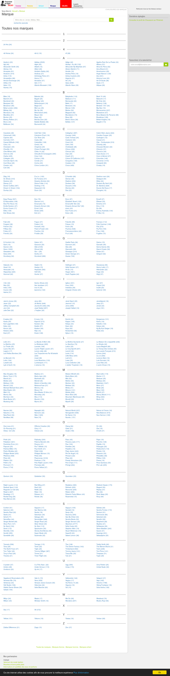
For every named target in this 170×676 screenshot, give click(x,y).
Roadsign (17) (8, 494)
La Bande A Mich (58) (42, 342)
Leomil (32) (69, 351)
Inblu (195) (7, 287)
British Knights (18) (103, 119)
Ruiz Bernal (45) (9, 499)
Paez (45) (69, 439)
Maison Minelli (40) (72, 374)
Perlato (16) (100, 451)
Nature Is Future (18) (104, 410)
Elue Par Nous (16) (10, 204)
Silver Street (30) (40, 524)
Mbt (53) (68, 378)
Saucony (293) (70, 514)
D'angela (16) (101, 190)
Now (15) (37, 417)
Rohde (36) (38, 496)
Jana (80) (38, 301)
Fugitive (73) (101, 233)
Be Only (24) (101, 101)
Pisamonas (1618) (41, 458)
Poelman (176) (39, 460)
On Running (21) (9, 428)
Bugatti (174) (101, 122)
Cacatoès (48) (8, 133)
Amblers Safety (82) (41, 71)
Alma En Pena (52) (103, 66)
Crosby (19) (100, 165)
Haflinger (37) (70, 265)
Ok (159, 672)
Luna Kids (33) (101, 362)
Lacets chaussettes (77, 5)
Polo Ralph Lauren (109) (43, 462)
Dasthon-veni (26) (103, 176)
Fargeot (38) (8, 224)
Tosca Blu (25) (70, 553)
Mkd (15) (6, 392)
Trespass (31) (101, 553)
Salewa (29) (100, 507)
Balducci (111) (70, 98)
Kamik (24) (69, 319)
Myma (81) (38, 401)
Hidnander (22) (102, 269)
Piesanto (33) (101, 453)
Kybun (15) (69, 333)
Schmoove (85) (102, 514)
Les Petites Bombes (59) (12, 353)
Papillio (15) (100, 444)
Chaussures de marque (116, 9)
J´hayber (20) (39, 310)
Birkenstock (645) (40, 112)
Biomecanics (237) (103, 110)
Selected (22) (101, 517)
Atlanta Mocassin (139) (42, 85)
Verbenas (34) (8, 583)
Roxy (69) (100, 496)
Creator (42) (7, 165)
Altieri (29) (38, 69)
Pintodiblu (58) (101, 456)
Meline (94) (69, 381)
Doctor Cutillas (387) (11, 185)
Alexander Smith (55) (11, 66)
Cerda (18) (38, 144)
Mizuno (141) (70, 390)
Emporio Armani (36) (42, 206)
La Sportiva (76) (71, 344)
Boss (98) (69, 117)
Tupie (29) (100, 556)
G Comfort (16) (9, 242)
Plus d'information (81, 672)
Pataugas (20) (101, 446)
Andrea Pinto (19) (71, 73)
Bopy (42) (38, 117)
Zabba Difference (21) (11, 627)
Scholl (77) (7, 517)
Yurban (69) (100, 618)
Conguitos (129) (71, 160)
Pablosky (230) (39, 439)
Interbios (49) (70, 287)
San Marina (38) (40, 510)
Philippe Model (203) (11, 453)
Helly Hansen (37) (72, 267)
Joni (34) (6, 308)
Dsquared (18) (39, 188)
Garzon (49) (7, 247)
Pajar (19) (100, 439)
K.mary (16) (38, 319)
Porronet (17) (8, 465)
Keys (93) (69, 328)
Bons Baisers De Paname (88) (107, 115)
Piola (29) (7, 458)
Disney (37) (7, 183)
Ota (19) (99, 428)
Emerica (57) (101, 204)
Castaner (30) (70, 140)
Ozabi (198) (69, 431)
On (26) (99, 426)
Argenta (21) (70, 78)
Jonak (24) (100, 306)
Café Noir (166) (40, 133)
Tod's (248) (100, 549)
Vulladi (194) (8, 589)
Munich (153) (39, 399)
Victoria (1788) (101, 583)
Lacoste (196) (39, 346)
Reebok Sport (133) (10, 487)
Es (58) (99, 208)
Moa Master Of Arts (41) (43, 392)
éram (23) (69, 208)
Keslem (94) (38, 328)
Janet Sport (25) (71, 301)
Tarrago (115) (39, 544)
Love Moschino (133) (42, 360)
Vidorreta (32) (39, 585)
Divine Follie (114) (41, 183)
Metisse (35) (70, 385)
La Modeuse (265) (41, 344)
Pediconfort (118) (102, 449)
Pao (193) (69, 444)
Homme (31, 6)
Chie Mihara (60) (9, 151)
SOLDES (65, 6)
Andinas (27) (39, 73)
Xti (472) (37, 609)
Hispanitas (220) (9, 272)
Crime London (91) (41, 165)
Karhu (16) (100, 321)
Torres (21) (38, 553)
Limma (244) (101, 353)
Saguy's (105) (70, 507)
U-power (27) (8, 564)
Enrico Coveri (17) (10, 208)
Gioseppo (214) (71, 251)
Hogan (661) (70, 272)
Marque (54, 6)
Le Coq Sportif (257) (72, 349)
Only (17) (37, 428)
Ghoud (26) (38, 249)
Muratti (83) (69, 399)
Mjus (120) (100, 390)
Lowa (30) (69, 360)
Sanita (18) (38, 512)
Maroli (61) (7, 378)
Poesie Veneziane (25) (73, 460)
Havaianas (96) (102, 265)
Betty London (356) (10, 108)
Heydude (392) (39, 269)
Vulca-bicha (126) (102, 587)
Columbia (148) (102, 158)
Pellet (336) (38, 451)
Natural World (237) (72, 410)
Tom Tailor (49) (9, 551)
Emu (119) (100, 206)
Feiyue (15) (69, 224)
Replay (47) (100, 489)
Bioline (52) (69, 110)
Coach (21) (69, 156)
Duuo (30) (38, 190)
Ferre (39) (69, 226)
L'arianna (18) (39, 365)
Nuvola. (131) (70, 417)
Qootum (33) (8, 476)
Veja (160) (100, 580)
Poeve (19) (100, 460)
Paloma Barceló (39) (41, 442)
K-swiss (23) (7, 319)
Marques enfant (85, 647)
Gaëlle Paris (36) (71, 242)
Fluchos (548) (70, 229)
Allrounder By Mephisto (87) (75, 66)
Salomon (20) (8, 510)
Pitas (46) (69, 458)
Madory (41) (38, 374)
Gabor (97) (38, 242)
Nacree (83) (7, 410)
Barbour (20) (39, 101)
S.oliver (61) (7, 507)
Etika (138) (7, 210)
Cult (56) (6, 167)
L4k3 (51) (7, 342)
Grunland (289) (40, 256)
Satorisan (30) (39, 514)
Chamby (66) (101, 144)
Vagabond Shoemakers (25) (13, 578)
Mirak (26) (100, 388)
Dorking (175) (39, 185)
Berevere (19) (70, 105)
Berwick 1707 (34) (103, 105)
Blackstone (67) (102, 112)
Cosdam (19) (70, 163)
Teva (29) (7, 546)
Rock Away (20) (102, 494)
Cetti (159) (69, 144)
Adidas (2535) (39, 62)
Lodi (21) (68, 358)
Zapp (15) (38, 627)
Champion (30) (8, 147)
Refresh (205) (70, 487)
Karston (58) (39, 324)
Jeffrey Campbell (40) (11, 306)
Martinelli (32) (39, 378)
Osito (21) (69, 428)
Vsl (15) (68, 587)
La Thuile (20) (8, 346)
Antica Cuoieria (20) (72, 76)
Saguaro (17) (39, 507)
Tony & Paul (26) (9, 553)
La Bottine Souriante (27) (74, 342)
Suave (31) (100, 531)
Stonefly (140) (8, 531)
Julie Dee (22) (8, 310)
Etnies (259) (38, 210)
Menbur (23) (70, 383)
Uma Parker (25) (102, 564)
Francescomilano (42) (73, 231)
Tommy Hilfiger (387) (42, 551)
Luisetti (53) (7, 362)
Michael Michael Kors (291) (13, 388)
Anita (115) (7, 76)
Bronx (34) (7, 122)
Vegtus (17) (69, 580)
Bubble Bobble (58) (41, 122)
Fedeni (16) (38, 224)
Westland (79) (101, 598)
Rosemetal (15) (71, 496)
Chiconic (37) (101, 149)
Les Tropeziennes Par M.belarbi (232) (46, 354)
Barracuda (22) (71, 101)
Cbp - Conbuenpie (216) (105, 142)
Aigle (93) (38, 64)
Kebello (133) (101, 324)
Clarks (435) (7, 156)
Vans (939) (38, 580)
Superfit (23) (70, 533)
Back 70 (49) (101, 96)
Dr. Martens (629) (102, 185)
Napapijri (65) (39, 410)
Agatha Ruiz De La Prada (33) (107, 62)
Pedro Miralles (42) (10, 451)
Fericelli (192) (39, 226)
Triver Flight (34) (40, 556)
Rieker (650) (70, 492)
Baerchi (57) (7, 98)
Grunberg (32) (8, 256)
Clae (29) (68, 154)
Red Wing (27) (39, 485)
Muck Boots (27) (9, 399)
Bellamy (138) (101, 103)
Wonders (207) (70, 601)
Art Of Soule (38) (102, 80)
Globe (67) (100, 251)
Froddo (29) (38, 233)
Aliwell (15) (38, 66)
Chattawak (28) (71, 147)
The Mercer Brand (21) (104, 546)
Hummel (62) (8, 274)
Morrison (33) (8, 397)
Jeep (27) (100, 303)
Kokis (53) (100, 330)
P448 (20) (7, 439)
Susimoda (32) (39, 535)
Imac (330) (69, 285)
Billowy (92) (7, 110)
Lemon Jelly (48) (40, 351)
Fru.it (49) (69, 233)
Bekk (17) (69, 103)
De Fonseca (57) (40, 179)
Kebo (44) (7, 326)
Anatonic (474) (8, 73)
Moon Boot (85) (71, 394)
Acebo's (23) (8, 62)
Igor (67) (99, 283)
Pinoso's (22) (70, 456)
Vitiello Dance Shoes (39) (12, 587)
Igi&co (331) (69, 283)
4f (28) (67, 53)
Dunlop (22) (7, 190)
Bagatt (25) (38, 98)
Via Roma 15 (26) (71, 583)
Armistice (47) (39, 80)
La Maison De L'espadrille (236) (108, 342)
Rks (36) (99, 492)
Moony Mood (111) (103, 394)
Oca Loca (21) (8, 426)
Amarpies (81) (8, 71)
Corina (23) (38, 163)
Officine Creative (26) (42, 426)
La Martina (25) (9, 344)
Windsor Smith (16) (41, 601)
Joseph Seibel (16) (72, 308)
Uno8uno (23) (8, 569)
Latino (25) (69, 346)
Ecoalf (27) (100, 199)
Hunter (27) (38, 274)
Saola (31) (7, 514)
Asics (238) (69, 83)
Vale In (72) (38, 578)
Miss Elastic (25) (9, 390)
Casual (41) (100, 140)
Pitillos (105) (100, 458)
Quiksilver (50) (39, 476)
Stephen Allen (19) (72, 528)
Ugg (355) (69, 564)
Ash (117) (38, 83)
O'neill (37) (100, 431)
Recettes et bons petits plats (13, 664)
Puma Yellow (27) (40, 467)
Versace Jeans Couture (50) (44, 583)
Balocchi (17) (101, 98)
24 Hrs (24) (7, 44)
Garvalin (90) (101, 244)
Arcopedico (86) (9, 78)
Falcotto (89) (70, 222)
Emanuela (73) (39, 204)
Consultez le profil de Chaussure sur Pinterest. (146, 20)
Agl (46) (6, 64)
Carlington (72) (101, 137)
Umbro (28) (7, 567)
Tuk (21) (68, 556)
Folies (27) (7, 231)
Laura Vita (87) (8, 349)
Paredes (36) (70, 446)
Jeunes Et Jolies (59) (42, 306)
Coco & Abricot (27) (103, 156)
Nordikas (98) (8, 417)
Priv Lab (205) (101, 465)
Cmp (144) (38, 156)
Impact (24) (100, 285)
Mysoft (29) (69, 401)
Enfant (42, 6)
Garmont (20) (70, 244)
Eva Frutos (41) (71, 210)
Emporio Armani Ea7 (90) (74, 206)
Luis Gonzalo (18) (103, 360)
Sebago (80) (39, 517)
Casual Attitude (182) (11, 142)
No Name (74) (70, 415)
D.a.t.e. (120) (39, 176)
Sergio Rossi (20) (40, 521)
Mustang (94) (8, 401)
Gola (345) (7, 254)
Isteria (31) (7, 292)
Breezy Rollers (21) (10, 119)
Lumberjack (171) (40, 362)
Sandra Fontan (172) (104, 510)
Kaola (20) (7, 321)
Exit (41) (37, 213)
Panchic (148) (101, 442)
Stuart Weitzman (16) (73, 531)
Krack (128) (38, 333)
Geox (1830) (8, 249)
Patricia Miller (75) (10, 449)
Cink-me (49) (8, 154)
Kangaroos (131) (102, 319)
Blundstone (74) (71, 115)
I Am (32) (6, 283)
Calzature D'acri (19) (42, 135)
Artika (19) (7, 83)
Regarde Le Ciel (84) (11, 489)
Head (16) (7, 267)
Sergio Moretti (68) (10, 521)
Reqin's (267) (8, 492)
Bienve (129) (70, 108)
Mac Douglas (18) (10, 374)
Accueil (14, 11)
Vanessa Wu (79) (9, 580)
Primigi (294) (70, 465)
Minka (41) (69, 388)
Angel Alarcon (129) (103, 73)
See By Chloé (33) (72, 517)
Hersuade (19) (8, 269)
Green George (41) (72, 254)
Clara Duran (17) (102, 154)
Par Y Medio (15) (40, 446)
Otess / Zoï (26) (9, 431)
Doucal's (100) (70, 185)
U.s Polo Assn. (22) (41, 564)
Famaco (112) (101, 222)
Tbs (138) (69, 544)
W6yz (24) (7, 598)
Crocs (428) (69, 165)
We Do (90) (69, 598)
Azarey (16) (7, 87)
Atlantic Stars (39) (72, 85)
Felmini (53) (7, 226)
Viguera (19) (70, 585)
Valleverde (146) (71, 578)
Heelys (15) (38, 267)
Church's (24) (101, 151)
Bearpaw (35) (8, 103)
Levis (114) (69, 353)
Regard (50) (100, 487)
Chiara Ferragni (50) (41, 149)
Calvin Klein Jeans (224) (105, 133)
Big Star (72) (101, 108)
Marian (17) (100, 376)
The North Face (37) (11, 549)
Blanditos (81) (8, 115)
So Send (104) (8, 526)
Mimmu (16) (38, 388)
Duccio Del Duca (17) (104, 188)
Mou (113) (38, 397)
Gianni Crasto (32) (103, 249)
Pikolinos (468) (8, 456)
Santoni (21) (100, 512)
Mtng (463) (100, 397)
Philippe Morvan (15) (42, 453)
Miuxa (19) (38, 390)
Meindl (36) (38, 381)
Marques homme (72, 647)
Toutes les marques (43, 647)
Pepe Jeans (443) (72, 451)
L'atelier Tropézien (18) (73, 365)
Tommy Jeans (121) (72, 551)
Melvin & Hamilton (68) (42, 383)
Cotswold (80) (101, 163)
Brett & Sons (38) (71, 119)
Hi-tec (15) (69, 269)
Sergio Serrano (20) (72, 521)
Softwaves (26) (101, 526)
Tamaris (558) (8, 544)
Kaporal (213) (39, 321)
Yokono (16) (38, 618)
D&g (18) (6, 176)
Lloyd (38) (38, 358)
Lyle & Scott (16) (9, 365)
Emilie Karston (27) (10, 206)
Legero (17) (7, 351)
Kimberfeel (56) (71, 330)
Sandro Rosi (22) (9, 512)
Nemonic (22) (39, 412)
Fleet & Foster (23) (41, 229)
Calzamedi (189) (9, 135)
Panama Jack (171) (72, 442)
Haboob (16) (8, 265)
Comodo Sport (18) (10, 160)
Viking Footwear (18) (104, 585)
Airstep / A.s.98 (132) (73, 64)
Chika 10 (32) (39, 151)
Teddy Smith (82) (102, 544)
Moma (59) (7, 394)
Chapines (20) (39, 147)
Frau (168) (100, 231)
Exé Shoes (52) (9, 213)
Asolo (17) (100, 83)
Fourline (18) (39, 231)
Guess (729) (70, 256)
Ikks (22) (6, 285)
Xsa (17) (6, 609)
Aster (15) (7, 85)
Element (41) (39, 201)
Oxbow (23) (38, 431)
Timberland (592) (71, 549)
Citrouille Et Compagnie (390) (45, 154)
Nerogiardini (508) (72, 412)
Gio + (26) (38, 251)
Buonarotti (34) (39, 124)
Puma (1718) (8, 467)
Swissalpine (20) (102, 535)
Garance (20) (39, 244)
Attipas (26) (100, 85)
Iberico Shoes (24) (41, 283)
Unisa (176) (69, 567)
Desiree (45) (8, 181)
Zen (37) (68, 627)
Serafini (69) (100, 519)
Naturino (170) (8, 412)
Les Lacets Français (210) (106, 351)
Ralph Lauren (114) (10, 485)
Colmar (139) (39, 158)
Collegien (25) (8, 158)
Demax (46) (69, 179)
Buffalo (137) (70, 122)
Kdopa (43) (69, 324)
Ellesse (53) (100, 201)
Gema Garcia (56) (103, 247)
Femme (19, 6)
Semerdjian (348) (40, 519)
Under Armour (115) (41, 567)
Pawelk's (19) (70, 449)
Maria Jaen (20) (40, 376)
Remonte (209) (71, 489)
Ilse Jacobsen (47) (41, 285)
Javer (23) (7, 303)
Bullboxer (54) (8, 124)
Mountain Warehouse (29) (75, 397)
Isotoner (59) (101, 290)
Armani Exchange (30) (11, 80)
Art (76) (68, 80)
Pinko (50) (38, 456)
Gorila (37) (38, 254)
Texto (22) (38, 546)
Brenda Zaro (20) (40, 119)
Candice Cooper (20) (104, 135)
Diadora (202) (70, 181)
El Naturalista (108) (10, 201)
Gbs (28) (68, 247)
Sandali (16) (69, 510)
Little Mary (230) (71, 355)
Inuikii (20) (100, 287)
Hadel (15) (38, 265)
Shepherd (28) (101, 521)
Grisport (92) (101, 254)
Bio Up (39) (38, 110)
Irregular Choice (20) (73, 290)
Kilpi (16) (37, 330)
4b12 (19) (38, 53)
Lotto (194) (7, 360)
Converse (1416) (102, 160)
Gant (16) (7, 244)
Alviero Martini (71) (72, 69)
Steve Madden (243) (103, 528)
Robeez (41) (39, 494)
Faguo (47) (38, 222)
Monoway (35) (39, 394)
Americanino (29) (102, 71)
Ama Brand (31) (102, 69)
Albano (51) (100, 64)
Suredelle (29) (8, 535)
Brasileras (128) (102, 117)
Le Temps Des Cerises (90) (106, 349)
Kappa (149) (70, 321)
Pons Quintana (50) (103, 462)
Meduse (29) (101, 378)
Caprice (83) (8, 137)
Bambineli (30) (8, 101)
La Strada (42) (101, 344)
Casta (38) (38, 140)
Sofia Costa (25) (71, 526)
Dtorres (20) (69, 188)
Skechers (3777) (71, 524)
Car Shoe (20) (39, 137)
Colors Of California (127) (74, 158)
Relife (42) (38, 489)
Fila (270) (100, 226)
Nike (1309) (38, 415)
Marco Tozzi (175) (10, 376)
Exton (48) (69, 213)
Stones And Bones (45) (42, 531)
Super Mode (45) (40, 533)
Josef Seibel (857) (41, 308)
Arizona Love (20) (103, 78)
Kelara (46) (100, 326)
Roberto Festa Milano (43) (75, 494)
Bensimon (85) (8, 105)
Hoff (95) (37, 272)
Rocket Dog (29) (9, 496)
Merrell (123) (8, 385)
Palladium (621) (9, 442)
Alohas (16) (7, 69)
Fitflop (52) (7, 229)
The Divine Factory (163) (74, 546)
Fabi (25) (6, 222)
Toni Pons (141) (102, 551)
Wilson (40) (7, 601)
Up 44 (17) (38, 569)
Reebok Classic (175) (104, 485)
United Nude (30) (102, 567)
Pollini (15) (7, 462)
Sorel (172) (7, 528)
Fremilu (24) (7, 233)
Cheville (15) (8, 149)
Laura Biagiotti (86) (103, 346)
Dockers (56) (70, 183)
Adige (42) (69, 62)
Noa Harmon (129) (103, 415)
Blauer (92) (38, 115)
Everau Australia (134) (104, 210)
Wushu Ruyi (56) (102, 601)
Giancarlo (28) (70, 249)
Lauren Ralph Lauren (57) (44, 349)
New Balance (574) (103, 412)
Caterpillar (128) (40, 142)
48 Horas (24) (8, 53)
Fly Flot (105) (101, 229)
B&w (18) (6, 96)
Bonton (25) (7, 117)
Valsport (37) (101, 578)
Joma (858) (69, 306)
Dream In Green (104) (11, 188)
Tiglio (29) (38, 549)
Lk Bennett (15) (9, 358)
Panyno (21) (38, 444)
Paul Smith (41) (40, 449)
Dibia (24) (100, 181)
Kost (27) (6, 333)
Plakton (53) (7, 460)
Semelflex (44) (8, 519)
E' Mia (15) (100, 213)
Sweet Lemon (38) (72, 535)
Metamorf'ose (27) (41, 385)
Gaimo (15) (100, 242)
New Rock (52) (8, 415)
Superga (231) (101, 533)
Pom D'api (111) (71, 462)
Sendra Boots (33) (72, 519)
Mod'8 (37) (100, 392)
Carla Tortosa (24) (72, 137)
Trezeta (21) (7, 556)
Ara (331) (99, 76)
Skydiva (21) (101, 524)
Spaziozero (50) (40, 528)
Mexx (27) (100, 385)
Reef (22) (37, 487)
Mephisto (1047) (102, 383)
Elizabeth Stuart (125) (73, 201)
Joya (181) (100, 308)
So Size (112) (39, 526)
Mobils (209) (70, 392)
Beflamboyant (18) (41, 103)
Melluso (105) (8, 383)
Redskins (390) (71, 485)
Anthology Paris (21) (41, 76)
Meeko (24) (7, 381)
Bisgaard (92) (70, 112)
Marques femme (58, 647)
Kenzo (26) (7, 328)
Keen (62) (69, 326)
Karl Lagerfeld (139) (10, 324)
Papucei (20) (8, 446)
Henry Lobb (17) (102, 267)
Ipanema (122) (39, 290)
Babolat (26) (38, 96)
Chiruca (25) (70, 151)
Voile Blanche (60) (41, 587)
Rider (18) (38, 492)
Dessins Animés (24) (42, 181)
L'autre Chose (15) (103, 365)
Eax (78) (37, 199)
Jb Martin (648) (40, 303)
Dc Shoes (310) (9, 179)
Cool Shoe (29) (9, 163)
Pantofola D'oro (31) (10, 444)
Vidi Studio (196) (9, 585)
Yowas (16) (69, 618)
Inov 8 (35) (38, 287)
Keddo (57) (38, 326)
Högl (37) (99, 274)
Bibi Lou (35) (39, 108)
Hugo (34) (100, 272)
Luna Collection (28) (72, 362)
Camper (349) (70, 135)
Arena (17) (38, 78)
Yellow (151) (7, 618)
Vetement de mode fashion (13, 662)
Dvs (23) (68, 190)
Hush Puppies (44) (72, 274)
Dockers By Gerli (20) (104, 183)
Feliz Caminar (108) (103, 224)
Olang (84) (69, 426)
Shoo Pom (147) (9, 524)
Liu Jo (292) (100, 355)
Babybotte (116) (71, 96)
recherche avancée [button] (21, 23)
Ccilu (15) (7, 144)
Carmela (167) (8, 140)
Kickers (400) (8, 330)
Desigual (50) (101, 179)
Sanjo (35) (69, 512)
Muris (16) (100, 399)
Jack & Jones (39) (10, 301)
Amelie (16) (69, 71)
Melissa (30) (100, 381)
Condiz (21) (38, 160)
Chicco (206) (70, 149)
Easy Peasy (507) (9, 199)
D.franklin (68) (70, 176)
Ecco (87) (69, 199)
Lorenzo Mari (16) (103, 358)
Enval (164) (38, 208)
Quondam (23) (70, 476)
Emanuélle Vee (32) (72, 204)
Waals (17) (38, 598)
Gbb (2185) (38, 247)
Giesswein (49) (8, 251)
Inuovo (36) (7, 290)
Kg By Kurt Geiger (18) (104, 328)
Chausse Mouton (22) (104, 147)
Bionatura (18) (8, 112)
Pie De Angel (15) (71, 453)
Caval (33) (69, 142)
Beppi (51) (38, 105)
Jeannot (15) (70, 303)
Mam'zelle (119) (102, 374)
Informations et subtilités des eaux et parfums (20, 667)
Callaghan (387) (71, 133)
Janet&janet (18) (102, 301)
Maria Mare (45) (71, 376)
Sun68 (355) (8, 533)
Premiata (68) (39, 465)
